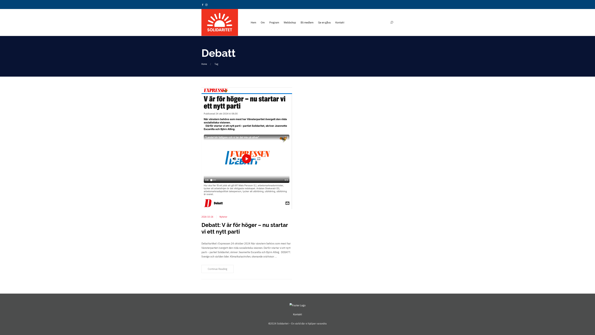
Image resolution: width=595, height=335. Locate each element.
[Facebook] (202, 4)
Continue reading (217, 268)
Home (204, 64)
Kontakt (297, 314)
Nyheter (223, 216)
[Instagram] (206, 4)
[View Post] (246, 148)
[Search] (392, 22)
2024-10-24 (207, 216)
